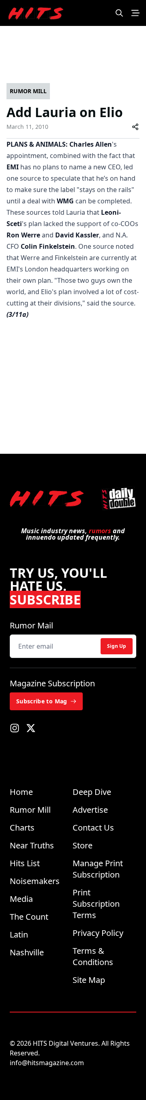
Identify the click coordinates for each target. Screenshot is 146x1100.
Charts (22, 827)
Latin (19, 934)
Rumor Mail (31, 625)
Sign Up (116, 646)
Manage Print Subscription (98, 869)
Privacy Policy (98, 932)
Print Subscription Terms (96, 904)
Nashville (27, 952)
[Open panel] (135, 13)
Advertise (90, 809)
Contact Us (93, 827)
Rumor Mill (30, 809)
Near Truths (32, 845)
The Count (29, 916)
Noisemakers (35, 881)
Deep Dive (92, 791)
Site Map (89, 979)
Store (82, 845)
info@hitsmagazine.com (47, 1062)
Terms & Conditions (93, 956)
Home (21, 791)
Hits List (25, 863)
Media (21, 898)
